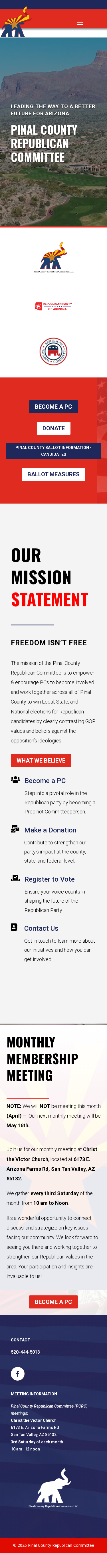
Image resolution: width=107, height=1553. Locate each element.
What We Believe (41, 760)
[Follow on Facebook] (18, 1374)
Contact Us (41, 928)
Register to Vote (50, 879)
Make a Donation (50, 830)
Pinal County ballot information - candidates (53, 451)
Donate (54, 428)
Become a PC (45, 781)
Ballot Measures (53, 474)
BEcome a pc (53, 406)
